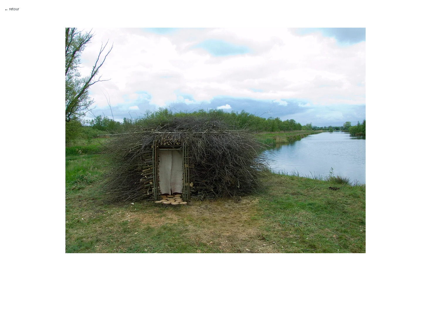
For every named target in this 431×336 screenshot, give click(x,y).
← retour (11, 9)
